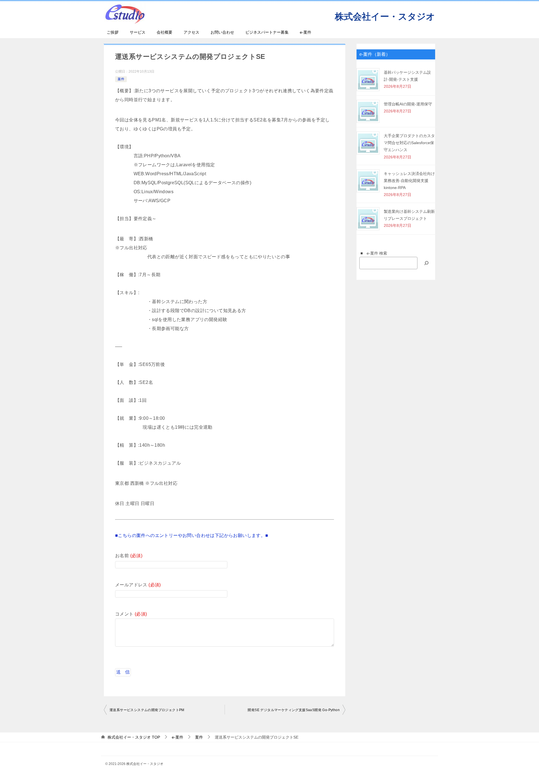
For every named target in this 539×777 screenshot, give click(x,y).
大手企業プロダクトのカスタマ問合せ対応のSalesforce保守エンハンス (409, 142)
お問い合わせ (222, 32)
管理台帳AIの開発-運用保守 (408, 104)
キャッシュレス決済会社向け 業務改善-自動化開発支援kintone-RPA (409, 180)
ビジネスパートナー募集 (267, 32)
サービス (137, 32)
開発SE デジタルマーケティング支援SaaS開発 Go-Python (294, 710)
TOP (134, 737)
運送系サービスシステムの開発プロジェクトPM (146, 710)
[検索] (426, 263)
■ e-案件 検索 (372, 253)
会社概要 (164, 32)
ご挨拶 (112, 32)
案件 (121, 79)
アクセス (191, 32)
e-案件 (305, 32)
